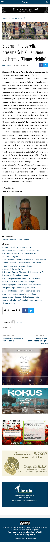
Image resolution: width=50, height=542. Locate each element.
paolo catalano (35, 285)
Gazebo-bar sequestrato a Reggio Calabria (38, 341)
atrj (38, 250)
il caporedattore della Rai (12, 269)
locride (5, 281)
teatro (5, 300)
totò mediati (22, 300)
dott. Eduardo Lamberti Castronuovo (17, 260)
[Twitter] (45, 65)
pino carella (30, 288)
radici (15, 294)
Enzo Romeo (40, 260)
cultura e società (9, 240)
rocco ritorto (7, 297)
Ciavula (25, 2)
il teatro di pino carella (11, 278)
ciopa (16, 253)
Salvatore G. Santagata (24, 297)
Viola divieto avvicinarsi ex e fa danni (12, 339)
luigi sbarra (14, 281)
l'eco (24, 278)
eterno (5, 263)
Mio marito (22, 285)
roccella (22, 294)
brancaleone (7, 253)
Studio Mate (30, 539)
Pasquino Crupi (8, 288)
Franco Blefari (24, 263)
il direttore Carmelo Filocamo (14, 272)
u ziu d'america (36, 300)
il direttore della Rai (36, 272)
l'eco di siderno (34, 278)
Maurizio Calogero (28, 281)
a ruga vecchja (26, 247)
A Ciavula (7, 65)
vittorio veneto (8, 303)
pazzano (20, 288)
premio (21, 291)
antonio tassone (9, 250)
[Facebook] (41, 65)
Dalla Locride (23, 240)
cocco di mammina (28, 253)
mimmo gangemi (9, 285)
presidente (6, 294)
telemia (12, 300)
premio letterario (33, 291)
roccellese (32, 294)
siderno (39, 297)
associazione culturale (26, 250)
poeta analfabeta (9, 291)
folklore (13, 263)
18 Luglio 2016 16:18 (20, 65)
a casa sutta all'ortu (10, 247)
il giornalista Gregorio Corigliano (15, 275)
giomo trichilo (37, 263)
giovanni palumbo (9, 266)
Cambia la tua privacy (25, 534)
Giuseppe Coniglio (26, 266)
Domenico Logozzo (10, 256)
